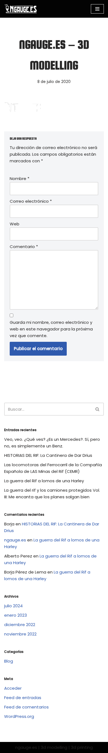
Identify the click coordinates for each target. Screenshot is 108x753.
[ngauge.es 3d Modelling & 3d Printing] (20, 9)
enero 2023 (15, 615)
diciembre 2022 (19, 624)
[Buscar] (97, 409)
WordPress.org (19, 716)
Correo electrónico (31, 201)
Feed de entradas (22, 697)
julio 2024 (13, 606)
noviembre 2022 (20, 634)
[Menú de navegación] (97, 9)
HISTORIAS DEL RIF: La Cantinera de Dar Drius (48, 455)
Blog (8, 661)
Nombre (19, 178)
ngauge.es (15, 540)
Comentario (24, 246)
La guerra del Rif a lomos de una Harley (44, 481)
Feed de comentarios (26, 707)
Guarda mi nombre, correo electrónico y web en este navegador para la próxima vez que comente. (51, 328)
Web (14, 224)
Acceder (13, 688)
